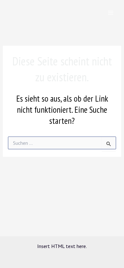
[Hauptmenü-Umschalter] (111, 13)
